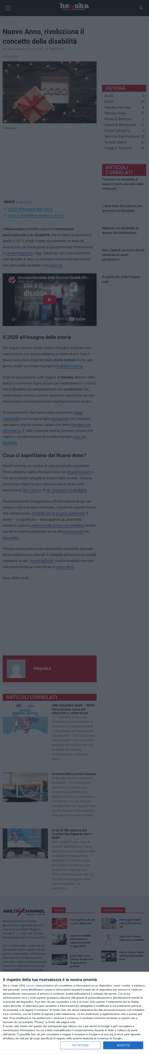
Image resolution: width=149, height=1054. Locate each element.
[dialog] (74, 1013)
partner (30, 985)
